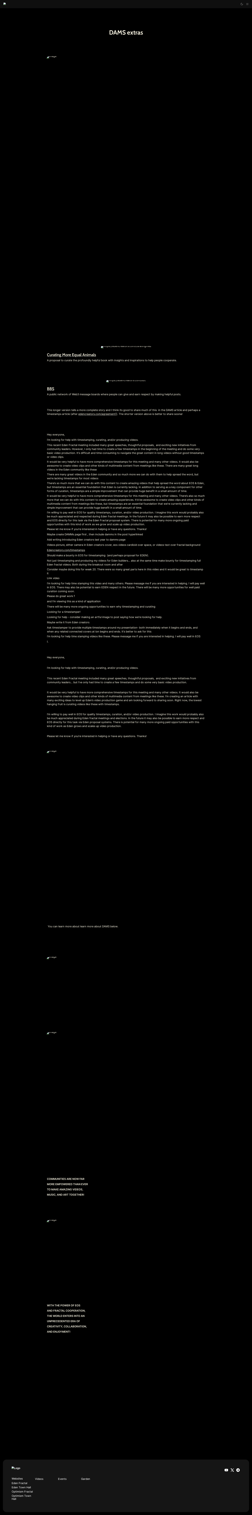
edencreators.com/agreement (96, 414)
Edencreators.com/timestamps (66, 550)
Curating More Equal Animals (71, 354)
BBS (50, 388)
